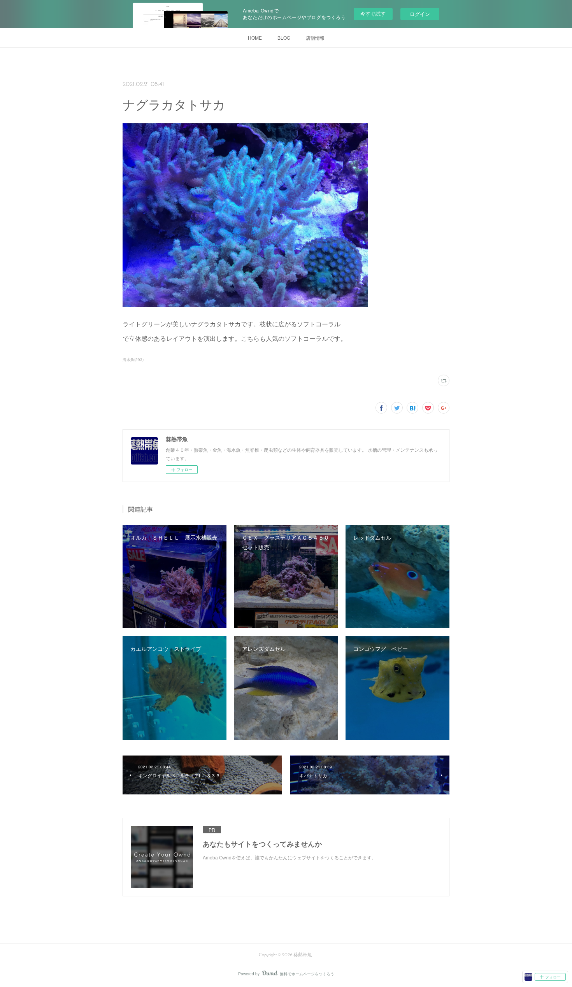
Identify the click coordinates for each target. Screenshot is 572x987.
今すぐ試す (373, 13)
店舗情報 (315, 37)
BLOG (283, 37)
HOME (255, 37)
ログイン (420, 14)
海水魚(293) (133, 359)
